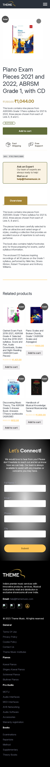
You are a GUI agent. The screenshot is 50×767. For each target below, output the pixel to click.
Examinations (9, 734)
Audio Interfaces (11, 697)
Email (7, 498)
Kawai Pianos (10, 664)
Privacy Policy (10, 637)
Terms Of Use (10, 632)
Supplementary (10, 750)
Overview (16, 200)
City (6, 528)
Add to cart (25, 131)
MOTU (6, 692)
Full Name (10, 482)
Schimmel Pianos (11, 674)
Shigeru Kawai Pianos (14, 669)
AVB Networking (11, 707)
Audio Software (11, 712)
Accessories (9, 717)
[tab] (15, 201)
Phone (8, 513)
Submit (25, 548)
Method (7, 744)
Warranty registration (13, 722)
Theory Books (10, 755)
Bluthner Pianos (11, 679)
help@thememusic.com (21, 599)
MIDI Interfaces (11, 702)
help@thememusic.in (28, 179)
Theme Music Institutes (14, 652)
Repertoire (8, 739)
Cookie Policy (10, 642)
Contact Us (8, 647)
